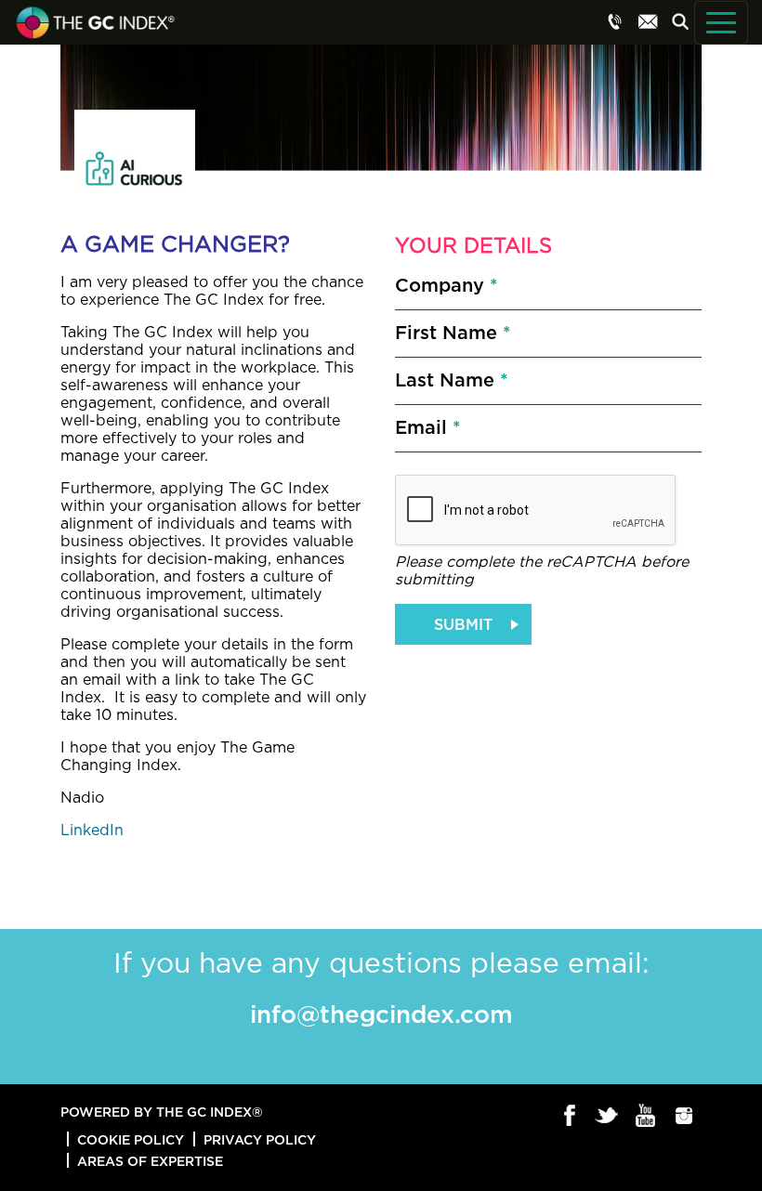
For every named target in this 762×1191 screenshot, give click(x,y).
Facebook (570, 1116)
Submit (463, 624)
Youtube (646, 1116)
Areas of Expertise (150, 1161)
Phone (615, 21)
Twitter (608, 1116)
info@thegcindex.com (381, 1014)
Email (648, 21)
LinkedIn (92, 830)
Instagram (684, 1116)
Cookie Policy (130, 1139)
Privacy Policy (260, 1139)
